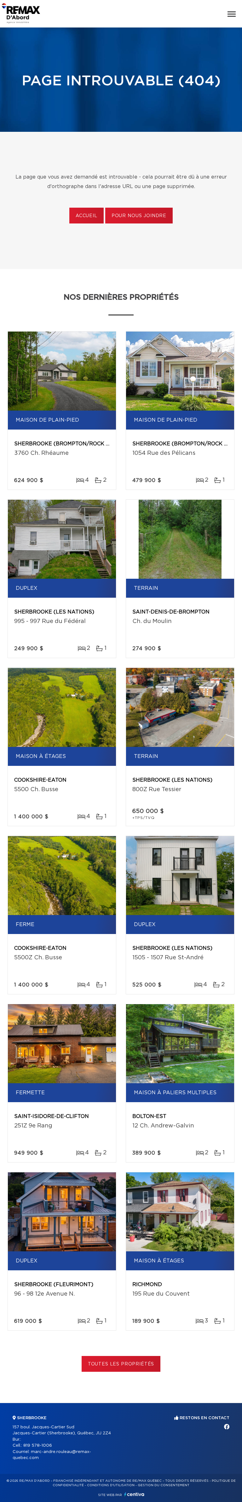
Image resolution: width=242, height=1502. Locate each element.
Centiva (134, 1494)
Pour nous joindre (139, 216)
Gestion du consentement (163, 1485)
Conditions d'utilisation (111, 1485)
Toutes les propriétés (121, 1364)
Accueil (86, 216)
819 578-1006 (37, 1446)
